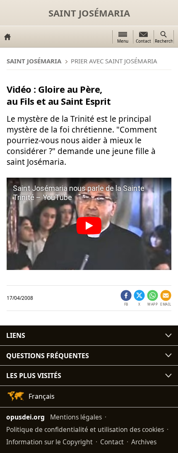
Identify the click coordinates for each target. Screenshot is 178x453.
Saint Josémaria (89, 12)
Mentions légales (76, 417)
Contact (112, 441)
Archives (143, 441)
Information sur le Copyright (49, 441)
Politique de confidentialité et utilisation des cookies (85, 429)
